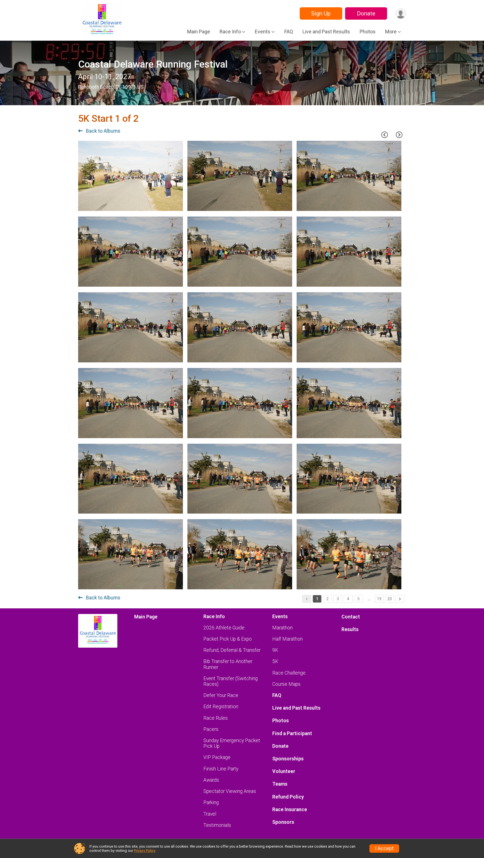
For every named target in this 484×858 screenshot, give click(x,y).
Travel (209, 814)
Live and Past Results (326, 31)
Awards (211, 780)
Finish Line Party (220, 769)
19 (379, 599)
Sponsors (283, 822)
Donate (366, 13)
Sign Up (321, 13)
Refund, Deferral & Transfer (231, 650)
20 (389, 599)
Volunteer (283, 771)
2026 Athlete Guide (224, 628)
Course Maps (286, 684)
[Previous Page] (384, 135)
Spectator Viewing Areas (229, 791)
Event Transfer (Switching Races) (230, 681)
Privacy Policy (144, 850)
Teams (279, 784)
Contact (350, 617)
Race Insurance (289, 809)
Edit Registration (220, 706)
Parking (211, 802)
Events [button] (262, 31)
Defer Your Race (220, 695)
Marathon (282, 628)
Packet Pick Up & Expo (227, 639)
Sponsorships (288, 759)
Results (350, 629)
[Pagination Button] (399, 599)
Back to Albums (102, 131)
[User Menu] (400, 13)
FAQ (288, 31)
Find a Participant (292, 733)
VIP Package (217, 757)
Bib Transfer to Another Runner (227, 664)
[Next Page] (399, 135)
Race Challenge (289, 673)
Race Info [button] (230, 31)
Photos (368, 31)
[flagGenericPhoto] (162, 204)
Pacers (210, 729)
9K (275, 650)
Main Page (198, 31)
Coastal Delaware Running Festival (153, 64)
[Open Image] (130, 176)
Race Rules (215, 718)
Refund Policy (288, 797)
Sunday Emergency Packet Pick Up (231, 743)
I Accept (384, 848)
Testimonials (217, 825)
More (391, 31)
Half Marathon (287, 639)
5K (275, 661)
